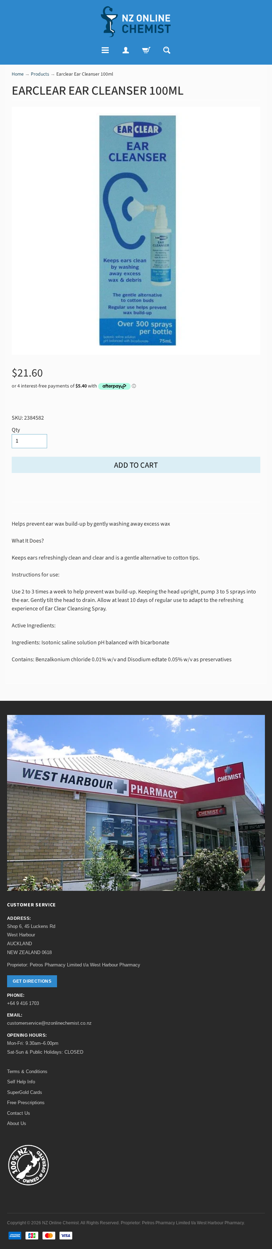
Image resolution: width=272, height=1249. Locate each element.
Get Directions (32, 981)
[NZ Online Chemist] (136, 22)
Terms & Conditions (27, 1071)
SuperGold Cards (24, 1092)
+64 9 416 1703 (23, 1003)
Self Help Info (21, 1081)
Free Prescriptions (26, 1102)
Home (18, 74)
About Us (16, 1123)
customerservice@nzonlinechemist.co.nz (49, 1023)
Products (40, 74)
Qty (16, 430)
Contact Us (18, 1113)
